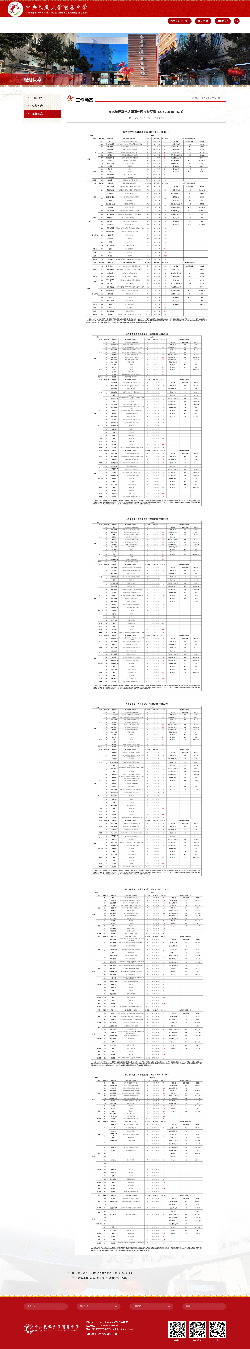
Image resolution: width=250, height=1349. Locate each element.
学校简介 (89, 29)
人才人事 (150, 29)
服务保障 (165, 29)
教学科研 (120, 29)
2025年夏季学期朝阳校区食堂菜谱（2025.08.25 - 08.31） (104, 1273)
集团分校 (223, 21)
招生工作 (180, 29)
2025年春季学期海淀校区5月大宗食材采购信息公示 (102, 1278)
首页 (77, 29)
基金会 (206, 29)
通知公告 (37, 98)
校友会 (194, 29)
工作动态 (37, 113)
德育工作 (135, 29)
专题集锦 (235, 29)
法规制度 (37, 105)
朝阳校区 (203, 21)
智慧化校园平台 (179, 21)
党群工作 (105, 29)
